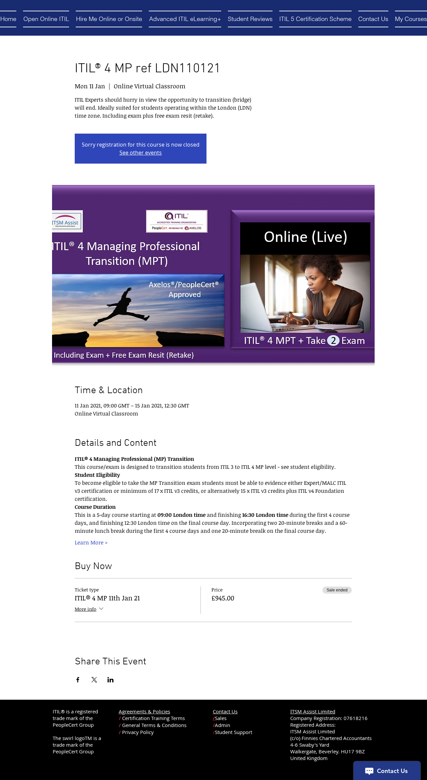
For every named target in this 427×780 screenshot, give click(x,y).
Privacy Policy (138, 732)
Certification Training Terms (153, 718)
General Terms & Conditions (154, 725)
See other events (140, 152)
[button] (46, 19)
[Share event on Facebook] (78, 679)
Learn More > (91, 542)
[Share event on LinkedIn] (110, 679)
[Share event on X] (94, 679)
